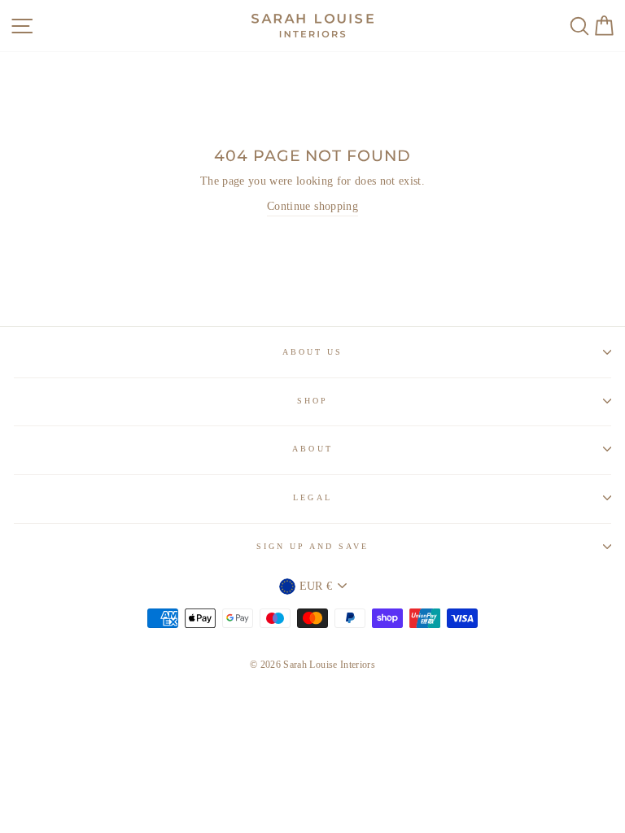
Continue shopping (312, 206)
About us (312, 351)
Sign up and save (312, 546)
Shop (312, 400)
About (312, 448)
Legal (312, 497)
